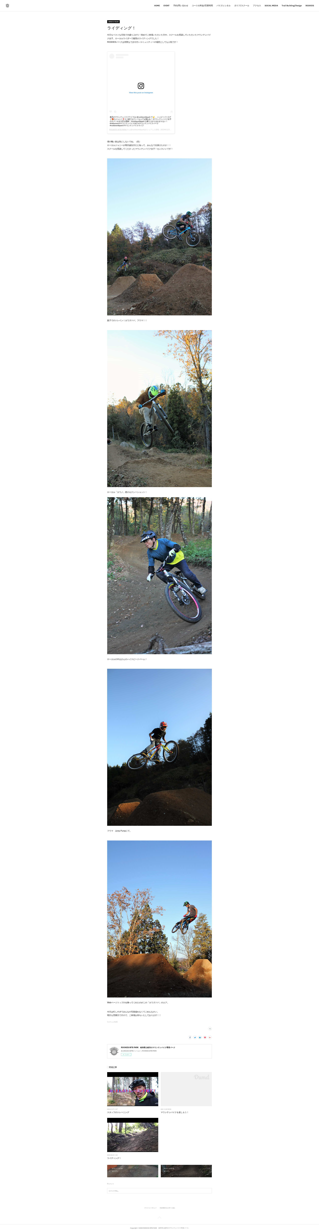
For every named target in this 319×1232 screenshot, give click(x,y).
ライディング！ (114, 1158)
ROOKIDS (310, 5)
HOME (157, 5)
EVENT (166, 5)
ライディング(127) (112, 1022)
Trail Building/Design (292, 5)
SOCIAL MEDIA (271, 5)
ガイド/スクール (241, 5)
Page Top (159, 1218)
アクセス (257, 5)
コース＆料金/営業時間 (202, 5)
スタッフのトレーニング (118, 1112)
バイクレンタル (224, 5)
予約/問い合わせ (180, 5)
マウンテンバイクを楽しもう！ (175, 1112)
